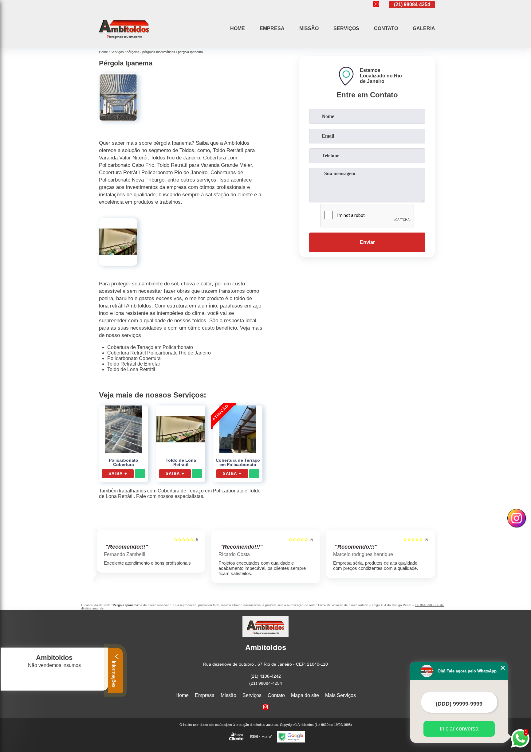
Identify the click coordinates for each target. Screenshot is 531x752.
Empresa (272, 28)
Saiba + (117, 473)
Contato (386, 28)
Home (237, 28)
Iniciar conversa (459, 729)
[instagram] (376, 4)
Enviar (367, 242)
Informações (113, 673)
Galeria (424, 28)
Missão (309, 28)
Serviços (346, 28)
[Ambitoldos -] (124, 40)
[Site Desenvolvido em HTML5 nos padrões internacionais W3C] (261, 736)
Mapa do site (305, 695)
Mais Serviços (340, 695)
